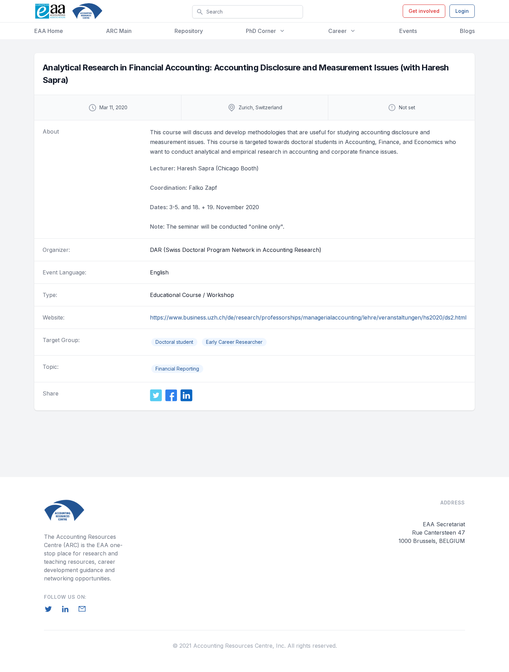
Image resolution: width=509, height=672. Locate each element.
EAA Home (48, 30)
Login (462, 11)
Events (408, 30)
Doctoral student (174, 342)
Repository (189, 30)
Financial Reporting (177, 369)
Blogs (467, 30)
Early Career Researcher (234, 342)
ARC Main (119, 30)
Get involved (424, 11)
